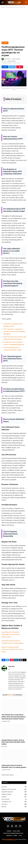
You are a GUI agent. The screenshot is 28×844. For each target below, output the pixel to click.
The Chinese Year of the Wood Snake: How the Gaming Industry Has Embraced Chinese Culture (14, 717)
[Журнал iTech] (14, 2)
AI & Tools (4, 787)
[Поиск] (25, 2)
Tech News (4, 804)
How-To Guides (5, 799)
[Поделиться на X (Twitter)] (12, 66)
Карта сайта (16, 831)
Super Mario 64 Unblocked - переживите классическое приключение (11, 634)
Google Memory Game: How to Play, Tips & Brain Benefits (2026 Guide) (13, 742)
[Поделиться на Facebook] (5, 66)
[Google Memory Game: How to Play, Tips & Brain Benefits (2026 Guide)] (14, 731)
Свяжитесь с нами (11, 835)
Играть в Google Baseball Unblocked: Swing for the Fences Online (12, 649)
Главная (3, 7)
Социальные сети (6, 801)
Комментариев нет (7, 63)
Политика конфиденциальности (13, 833)
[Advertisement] (14, 24)
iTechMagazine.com (10, 839)
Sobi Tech (8, 59)
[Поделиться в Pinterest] (19, 66)
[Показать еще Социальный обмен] (24, 66)
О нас (20, 835)
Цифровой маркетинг (7, 791)
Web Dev (4, 806)
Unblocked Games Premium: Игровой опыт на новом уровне (14, 766)
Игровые (4, 42)
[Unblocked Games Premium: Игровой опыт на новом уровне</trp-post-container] (14, 756)
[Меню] (3, 2)
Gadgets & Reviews (7, 794)
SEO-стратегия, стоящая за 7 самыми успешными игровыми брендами (14, 331)
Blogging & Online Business (9, 789)
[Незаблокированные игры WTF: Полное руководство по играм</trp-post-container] (14, 86)
